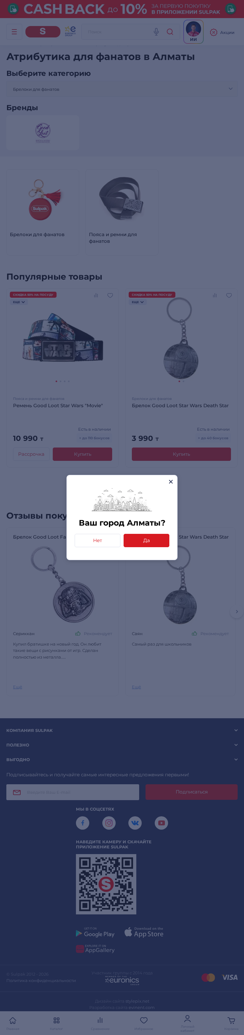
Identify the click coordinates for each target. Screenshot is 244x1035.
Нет (97, 540)
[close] (171, 482)
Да (146, 540)
